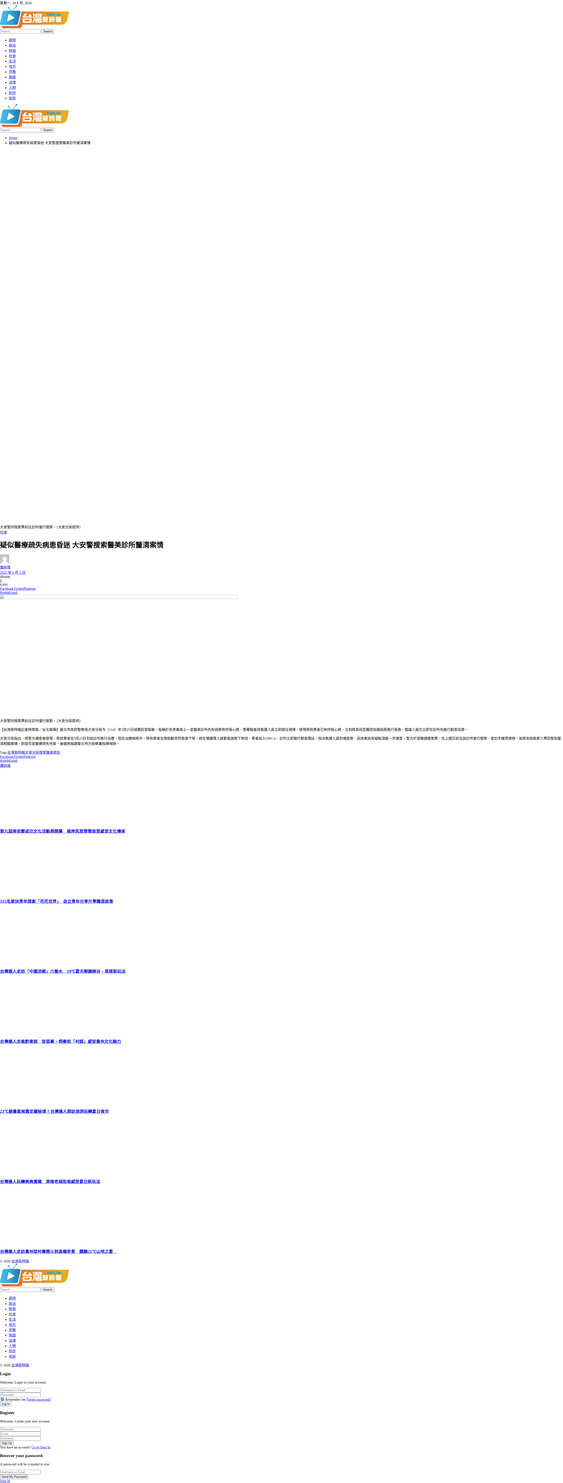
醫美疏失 (53, 752)
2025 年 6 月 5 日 (13, 572)
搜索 (42, 752)
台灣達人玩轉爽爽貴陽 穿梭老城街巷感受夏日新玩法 (50, 1181)
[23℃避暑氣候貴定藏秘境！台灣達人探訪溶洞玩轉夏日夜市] (281, 1076)
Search (47, 31)
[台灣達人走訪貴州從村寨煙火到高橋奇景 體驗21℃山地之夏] (281, 1216)
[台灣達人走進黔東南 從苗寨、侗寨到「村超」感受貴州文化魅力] (281, 1006)
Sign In (5, 1481)
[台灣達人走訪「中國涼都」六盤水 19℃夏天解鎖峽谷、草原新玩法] (281, 936)
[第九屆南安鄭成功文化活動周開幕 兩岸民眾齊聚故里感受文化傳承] (281, 796)
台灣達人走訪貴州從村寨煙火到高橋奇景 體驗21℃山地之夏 (58, 1251)
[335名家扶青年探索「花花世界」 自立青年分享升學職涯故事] (281, 866)
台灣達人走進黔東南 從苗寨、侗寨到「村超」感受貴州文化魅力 (60, 1041)
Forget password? (38, 1399)
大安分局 (32, 752)
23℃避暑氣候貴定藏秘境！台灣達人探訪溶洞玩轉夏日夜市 (54, 1111)
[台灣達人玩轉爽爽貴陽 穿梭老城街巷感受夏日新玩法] (281, 1146)
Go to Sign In (40, 1447)
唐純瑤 (5, 567)
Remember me (15, 1399)
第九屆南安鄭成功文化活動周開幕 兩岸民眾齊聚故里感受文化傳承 (62, 831)
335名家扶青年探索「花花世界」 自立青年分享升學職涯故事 (56, 901)
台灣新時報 (16, 752)
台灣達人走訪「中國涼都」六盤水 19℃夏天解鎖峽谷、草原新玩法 (63, 971)
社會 (3, 532)
